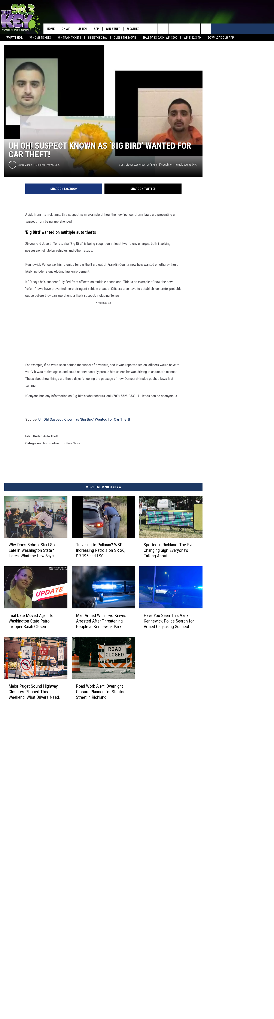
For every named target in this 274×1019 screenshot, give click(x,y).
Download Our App (221, 37)
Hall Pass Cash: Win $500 (160, 37)
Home (51, 29)
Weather (133, 29)
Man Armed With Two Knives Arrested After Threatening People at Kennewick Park (101, 621)
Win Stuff (113, 29)
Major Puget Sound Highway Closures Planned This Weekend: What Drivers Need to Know (34, 691)
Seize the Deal (97, 37)
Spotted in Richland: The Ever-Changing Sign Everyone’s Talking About (170, 550)
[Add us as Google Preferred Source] (163, 28)
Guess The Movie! (125, 37)
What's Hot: (14, 37)
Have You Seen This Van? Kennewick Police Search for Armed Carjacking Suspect (169, 621)
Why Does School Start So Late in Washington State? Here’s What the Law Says (32, 550)
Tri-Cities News (70, 443)
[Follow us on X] (195, 28)
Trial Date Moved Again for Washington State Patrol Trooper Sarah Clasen (32, 621)
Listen (82, 29)
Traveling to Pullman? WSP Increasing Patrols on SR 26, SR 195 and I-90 (100, 550)
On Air (66, 29)
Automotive (51, 443)
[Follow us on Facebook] (173, 28)
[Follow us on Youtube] (206, 28)
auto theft (50, 436)
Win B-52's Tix (192, 37)
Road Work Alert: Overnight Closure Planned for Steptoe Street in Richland (100, 691)
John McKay (25, 164)
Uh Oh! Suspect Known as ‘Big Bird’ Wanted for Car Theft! (84, 419)
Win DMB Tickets (40, 37)
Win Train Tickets (69, 37)
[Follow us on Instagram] (184, 28)
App (96, 29)
